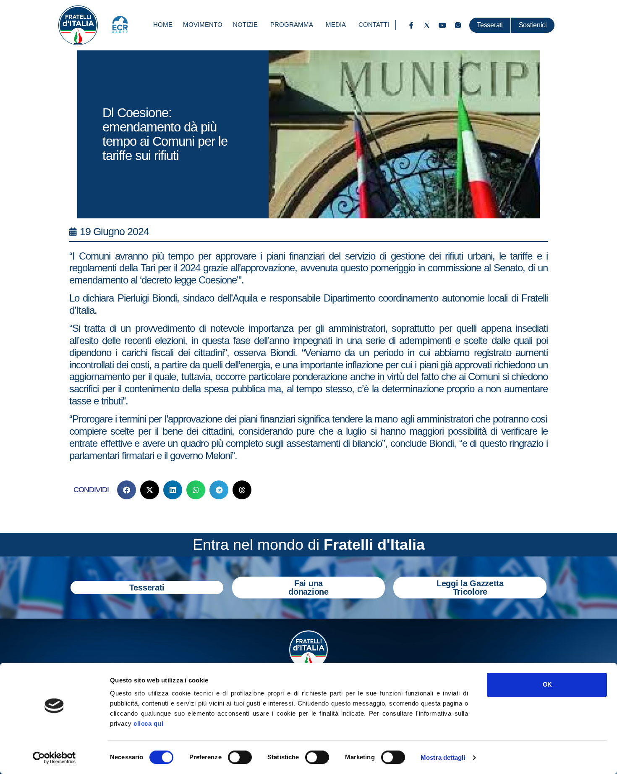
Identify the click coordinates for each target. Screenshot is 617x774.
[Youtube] (442, 25)
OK (547, 684)
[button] (126, 489)
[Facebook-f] (411, 25)
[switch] (240, 757)
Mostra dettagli (443, 757)
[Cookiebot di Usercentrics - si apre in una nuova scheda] (54, 757)
